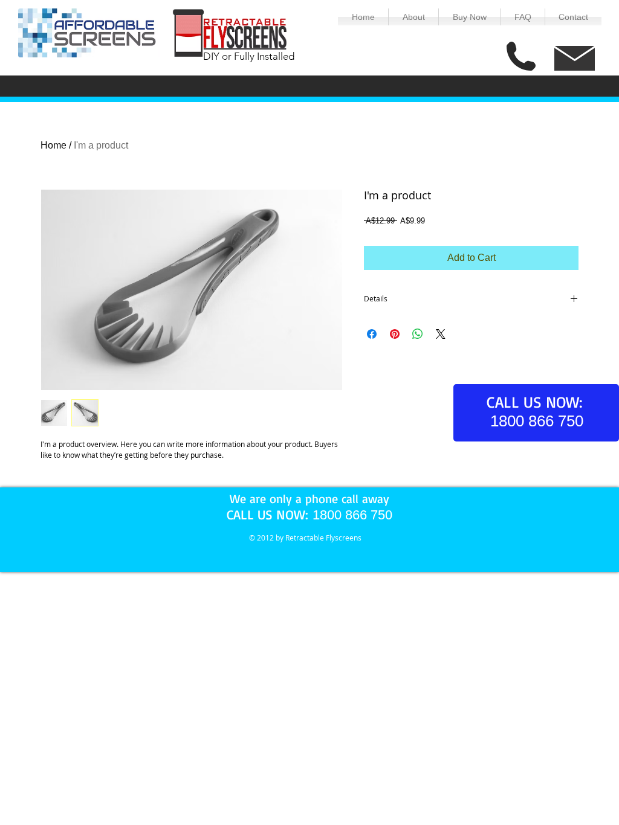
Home (53, 145)
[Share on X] (440, 334)
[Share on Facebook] (372, 334)
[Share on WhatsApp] (417, 334)
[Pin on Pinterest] (394, 334)
